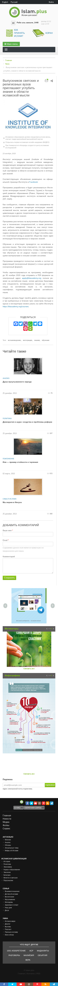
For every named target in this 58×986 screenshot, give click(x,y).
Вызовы (8, 927)
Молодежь (9, 902)
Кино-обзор (9, 935)
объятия (42, 955)
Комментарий (9, 556)
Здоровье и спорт (11, 905)
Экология (7, 872)
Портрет (8, 929)
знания (37, 340)
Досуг (7, 910)
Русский (14, 2)
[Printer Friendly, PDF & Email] (46, 80)
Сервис (6, 828)
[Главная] (29, 12)
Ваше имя (7, 530)
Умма (5, 918)
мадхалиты (43, 951)
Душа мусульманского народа (17, 382)
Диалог (7, 924)
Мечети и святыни (11, 878)
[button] (11, 44)
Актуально (8, 837)
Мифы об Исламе (11, 851)
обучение (45, 340)
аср (31, 951)
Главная (8, 60)
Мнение (8, 840)
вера (27, 960)
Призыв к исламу (11, 932)
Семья (6, 889)
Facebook (33, 182)
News (7, 64)
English (5, 2)
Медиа (6, 822)
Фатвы (6, 825)
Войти (51, 2)
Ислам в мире (10, 921)
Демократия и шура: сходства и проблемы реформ (27, 422)
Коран (49, 33)
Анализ (6, 378)
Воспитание (9, 897)
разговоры (14, 955)
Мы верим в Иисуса (12, 502)
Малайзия (29, 955)
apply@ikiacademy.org (31, 278)
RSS (38, 973)
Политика (7, 418)
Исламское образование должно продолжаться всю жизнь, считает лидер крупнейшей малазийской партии (28, 138)
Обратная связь (33, 808)
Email (5, 540)
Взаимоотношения (12, 891)
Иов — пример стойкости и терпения (20, 462)
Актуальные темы (11, 848)
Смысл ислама (9, 499)
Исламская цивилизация (13, 859)
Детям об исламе (11, 894)
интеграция (27, 340)
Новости (7, 819)
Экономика (8, 867)
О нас (17, 808)
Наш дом (8, 908)
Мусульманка (10, 899)
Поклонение (8, 459)
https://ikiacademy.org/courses (16, 306)
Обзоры (8, 845)
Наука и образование (12, 870)
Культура (7, 875)
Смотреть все (29, 669)
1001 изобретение (16, 951)
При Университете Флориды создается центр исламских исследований (27, 146)
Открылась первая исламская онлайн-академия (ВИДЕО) (27, 142)
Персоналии (8, 880)
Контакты (31, 973)
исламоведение (14, 340)
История (7, 861)
